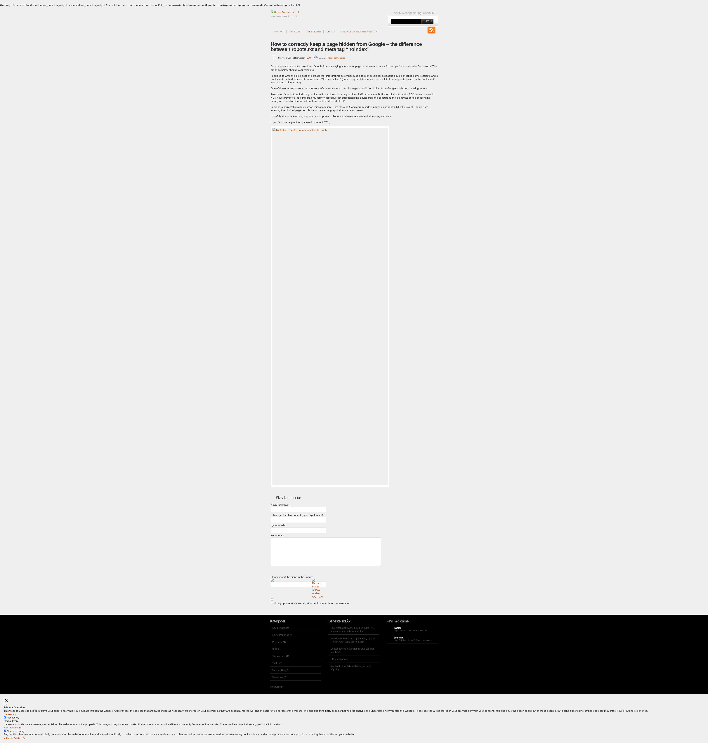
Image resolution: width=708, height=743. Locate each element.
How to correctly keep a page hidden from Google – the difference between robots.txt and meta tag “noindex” (346, 46)
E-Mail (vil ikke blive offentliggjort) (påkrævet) (297, 515)
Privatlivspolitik (276, 687)
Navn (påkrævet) (280, 504)
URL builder (313, 31)
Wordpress (277, 677)
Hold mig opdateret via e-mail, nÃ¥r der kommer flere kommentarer (310, 603)
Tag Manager (279, 656)
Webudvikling (279, 670)
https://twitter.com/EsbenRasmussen (410, 630)
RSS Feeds (431, 30)
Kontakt (278, 31)
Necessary (13, 717)
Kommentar (277, 535)
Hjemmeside (278, 525)
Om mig (330, 31)
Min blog (294, 31)
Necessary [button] (10, 714)
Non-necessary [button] (12, 727)
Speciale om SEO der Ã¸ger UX (358, 31)
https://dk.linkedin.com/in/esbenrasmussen (413, 640)
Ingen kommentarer (336, 58)
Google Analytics (280, 628)
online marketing (280, 635)
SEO (309, 58)
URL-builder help (339, 659)
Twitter (275, 663)
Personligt (277, 642)
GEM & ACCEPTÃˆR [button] (15, 737)
